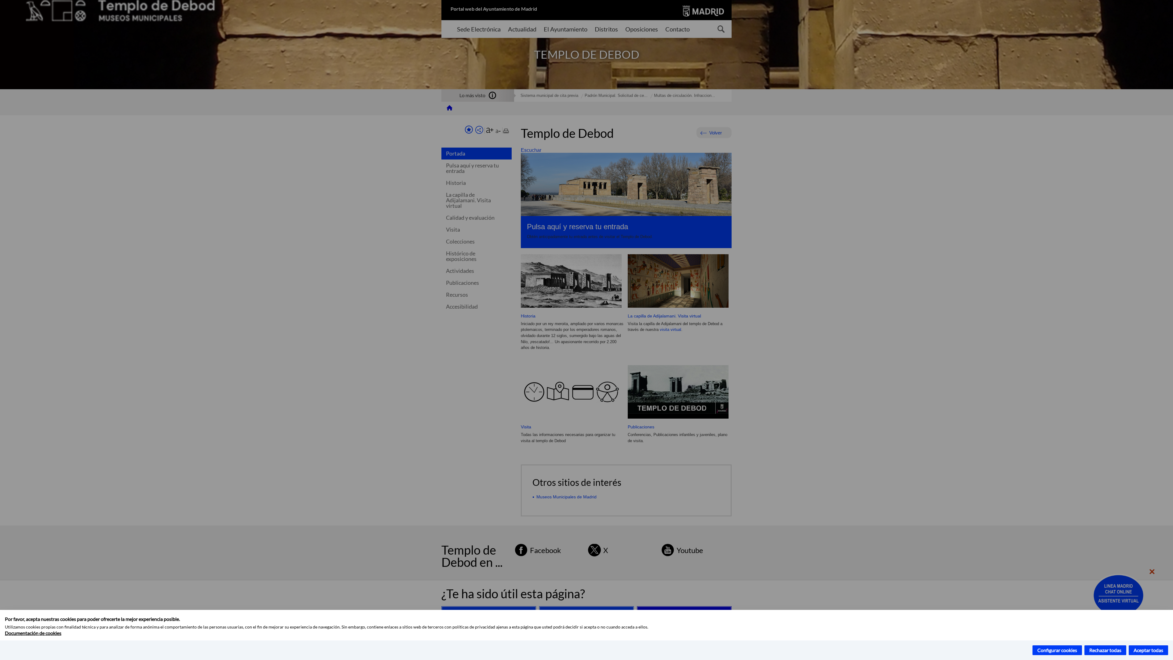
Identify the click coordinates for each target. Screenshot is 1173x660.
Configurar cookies (1057, 650)
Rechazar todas (1105, 650)
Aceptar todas (1148, 650)
